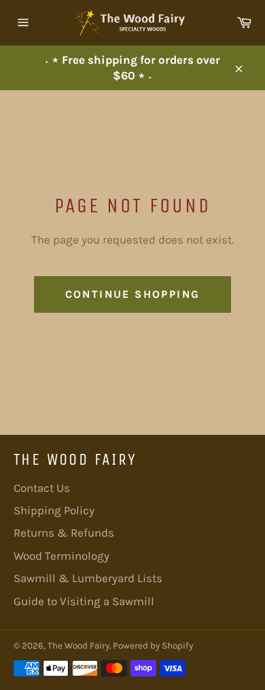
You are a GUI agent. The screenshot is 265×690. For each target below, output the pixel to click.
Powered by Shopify (153, 645)
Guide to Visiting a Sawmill (84, 601)
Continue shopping (132, 294)
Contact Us (42, 488)
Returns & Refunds (64, 532)
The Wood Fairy (78, 645)
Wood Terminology (61, 555)
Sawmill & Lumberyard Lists (88, 578)
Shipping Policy (54, 510)
